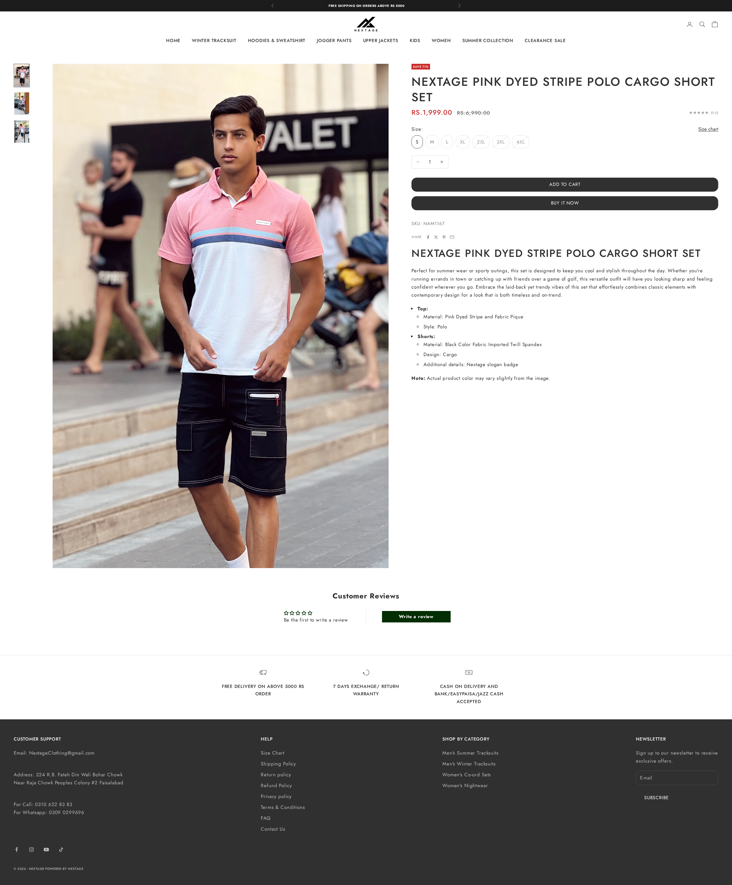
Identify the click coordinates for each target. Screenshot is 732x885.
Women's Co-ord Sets (466, 774)
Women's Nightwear (465, 785)
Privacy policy (276, 796)
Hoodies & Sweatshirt (277, 40)
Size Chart (273, 752)
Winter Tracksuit (214, 40)
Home (173, 40)
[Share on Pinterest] (444, 237)
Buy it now (565, 203)
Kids (415, 40)
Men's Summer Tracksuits (470, 752)
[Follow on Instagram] (31, 849)
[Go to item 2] (22, 103)
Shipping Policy (278, 763)
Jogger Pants (334, 40)
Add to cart (564, 184)
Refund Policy (276, 785)
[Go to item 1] (22, 75)
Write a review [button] (416, 616)
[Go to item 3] (22, 131)
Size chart (708, 129)
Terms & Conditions (283, 807)
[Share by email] (452, 237)
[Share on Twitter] (436, 237)
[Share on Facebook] (428, 237)
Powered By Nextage (64, 868)
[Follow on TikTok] (61, 849)
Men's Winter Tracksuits (469, 763)
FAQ (265, 818)
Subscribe (656, 797)
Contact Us (273, 829)
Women (441, 40)
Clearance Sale (545, 40)
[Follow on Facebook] (16, 849)
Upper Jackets (380, 40)
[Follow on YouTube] (46, 849)
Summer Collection (487, 40)
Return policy (276, 774)
